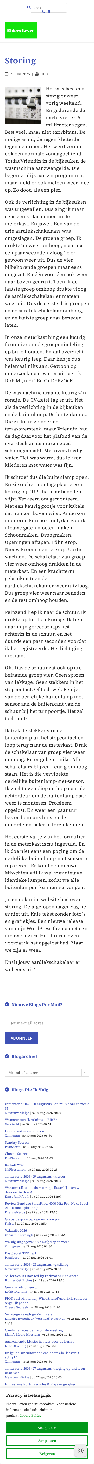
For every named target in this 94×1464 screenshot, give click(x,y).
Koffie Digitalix (16, 1292)
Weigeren (47, 1453)
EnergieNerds (15, 1212)
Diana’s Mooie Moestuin (22, 1334)
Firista (10, 1223)
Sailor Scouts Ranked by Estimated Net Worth (42, 1275)
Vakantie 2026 (16, 1230)
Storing (20, 60)
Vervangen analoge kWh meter (29, 1314)
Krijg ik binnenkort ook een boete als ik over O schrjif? (42, 1355)
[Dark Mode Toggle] (80, 1450)
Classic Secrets (17, 1153)
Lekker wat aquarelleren (24, 1131)
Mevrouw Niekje (17, 1113)
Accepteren (47, 1427)
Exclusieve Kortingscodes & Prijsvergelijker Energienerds (40, 1386)
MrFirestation (15, 1169)
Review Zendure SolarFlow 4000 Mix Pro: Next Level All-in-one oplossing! (46, 1205)
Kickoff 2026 (14, 1165)
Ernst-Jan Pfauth (17, 1196)
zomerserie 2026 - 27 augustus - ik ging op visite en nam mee (45, 1370)
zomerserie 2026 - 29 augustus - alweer (35, 1176)
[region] (47, 1425)
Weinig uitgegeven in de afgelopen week (37, 1241)
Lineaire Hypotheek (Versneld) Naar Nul (35, 1319)
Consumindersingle (19, 1235)
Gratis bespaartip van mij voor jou (32, 1219)
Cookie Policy (30, 1415)
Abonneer (22, 1038)
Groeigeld (12, 1124)
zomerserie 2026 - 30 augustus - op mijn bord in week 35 (47, 1106)
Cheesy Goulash (16, 1307)
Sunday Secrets (17, 1142)
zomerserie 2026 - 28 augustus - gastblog (37, 1264)
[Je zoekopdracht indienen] (62, 6)
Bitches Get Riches (19, 1280)
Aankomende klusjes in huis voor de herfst (39, 1341)
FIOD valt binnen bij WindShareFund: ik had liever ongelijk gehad (46, 1300)
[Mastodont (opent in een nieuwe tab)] (49, 12)
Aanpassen (47, 1440)
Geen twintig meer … (21, 1287)
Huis (44, 74)
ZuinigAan (12, 1135)
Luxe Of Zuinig (15, 1346)
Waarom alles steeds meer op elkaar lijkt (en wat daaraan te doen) (44, 1189)
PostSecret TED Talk (21, 1253)
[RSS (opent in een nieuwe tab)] (44, 12)
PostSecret (13, 1147)
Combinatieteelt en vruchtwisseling (34, 1330)
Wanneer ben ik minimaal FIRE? (31, 1119)
